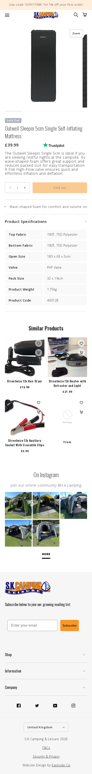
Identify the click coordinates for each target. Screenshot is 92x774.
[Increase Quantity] (24, 188)
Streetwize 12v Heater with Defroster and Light (67, 383)
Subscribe (70, 625)
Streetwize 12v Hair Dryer (24, 381)
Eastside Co (61, 765)
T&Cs (46, 748)
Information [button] (13, 671)
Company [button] (11, 687)
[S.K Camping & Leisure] (46, 15)
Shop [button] (8, 654)
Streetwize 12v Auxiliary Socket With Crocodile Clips (24, 442)
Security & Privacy (46, 756)
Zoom (76, 33)
